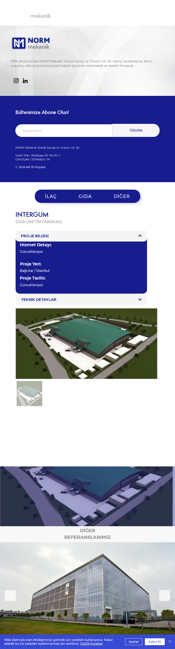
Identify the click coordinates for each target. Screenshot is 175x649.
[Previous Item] (10, 595)
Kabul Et (155, 642)
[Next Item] (164, 595)
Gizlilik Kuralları (91, 644)
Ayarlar (134, 642)
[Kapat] (169, 642)
